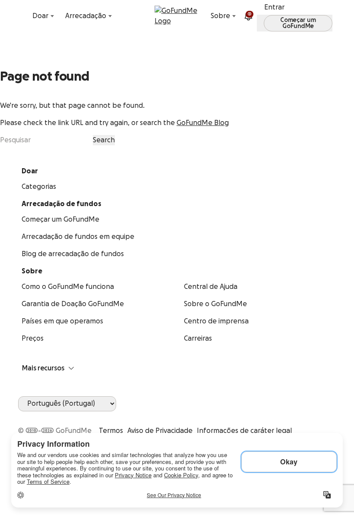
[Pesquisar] (23, 16)
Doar (40, 16)
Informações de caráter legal (244, 430)
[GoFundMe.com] (177, 16)
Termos (111, 430)
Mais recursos (43, 368)
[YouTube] (33, 416)
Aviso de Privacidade (160, 430)
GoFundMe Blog (203, 122)
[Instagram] (54, 416)
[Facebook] (23, 416)
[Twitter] (44, 416)
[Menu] (331, 16)
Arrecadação (85, 16)
